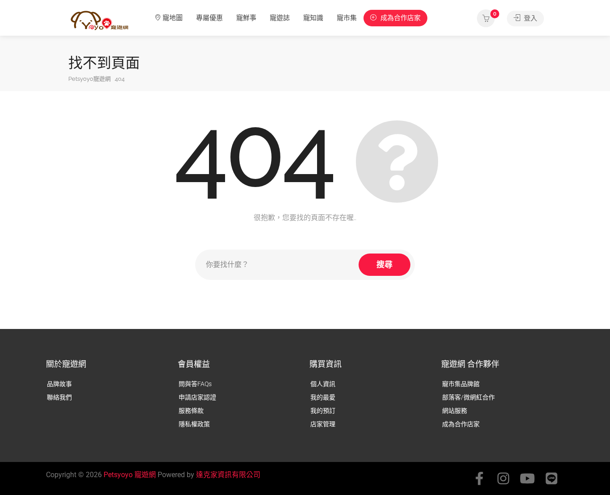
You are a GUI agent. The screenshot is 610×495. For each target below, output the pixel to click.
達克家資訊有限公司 (228, 474)
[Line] (551, 478)
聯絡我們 (59, 397)
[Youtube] (527, 478)
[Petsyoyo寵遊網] (99, 20)
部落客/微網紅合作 (468, 397)
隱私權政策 (194, 424)
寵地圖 (173, 18)
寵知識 (313, 18)
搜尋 (384, 264)
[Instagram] (503, 478)
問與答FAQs (195, 383)
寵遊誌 (280, 18)
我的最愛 (322, 397)
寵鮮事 (246, 18)
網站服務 (454, 410)
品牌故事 (59, 383)
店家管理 (322, 424)
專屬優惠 (209, 18)
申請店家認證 (197, 397)
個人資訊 (322, 383)
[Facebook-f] (479, 478)
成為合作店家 (400, 18)
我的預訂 (322, 410)
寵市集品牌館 (461, 383)
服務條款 (191, 410)
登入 (529, 18)
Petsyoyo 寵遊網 (130, 474)
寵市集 (347, 18)
